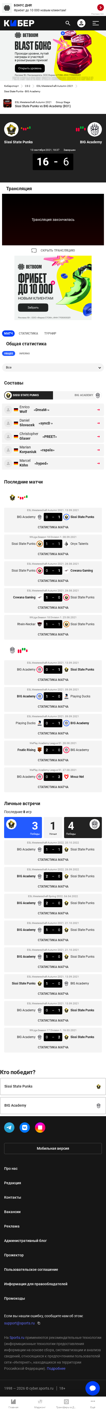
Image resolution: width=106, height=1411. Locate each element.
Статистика (28, 333)
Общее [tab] (8, 353)
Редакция (12, 1183)
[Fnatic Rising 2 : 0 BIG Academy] (79, 129)
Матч (8, 333)
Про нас (10, 1168)
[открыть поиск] (68, 23)
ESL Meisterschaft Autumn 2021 (55, 86)
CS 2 (27, 86)
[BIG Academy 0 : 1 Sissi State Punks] (30, 127)
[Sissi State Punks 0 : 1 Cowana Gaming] (25, 129)
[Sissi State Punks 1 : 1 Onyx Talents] (28, 128)
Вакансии (12, 1212)
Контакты (12, 1197)
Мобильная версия (53, 1148)
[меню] (96, 23)
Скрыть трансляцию (58, 250)
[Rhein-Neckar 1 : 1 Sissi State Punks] (21, 128)
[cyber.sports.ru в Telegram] (10, 1128)
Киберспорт (11, 86)
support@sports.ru (19, 1323)
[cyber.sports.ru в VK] (26, 1128)
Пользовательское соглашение (31, 1269)
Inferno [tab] (24, 353)
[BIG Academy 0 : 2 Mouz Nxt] (76, 129)
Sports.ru (17, 1337)
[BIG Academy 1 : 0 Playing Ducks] (83, 127)
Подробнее (56, 1368)
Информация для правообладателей (35, 1284)
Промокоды (14, 1298)
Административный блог (25, 1241)
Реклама (12, 1226)
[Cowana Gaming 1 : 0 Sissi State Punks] (23, 129)
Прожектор (14, 1255)
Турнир (50, 333)
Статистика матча (53, 527)
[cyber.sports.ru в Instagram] (41, 1128)
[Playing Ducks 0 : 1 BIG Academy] (81, 127)
